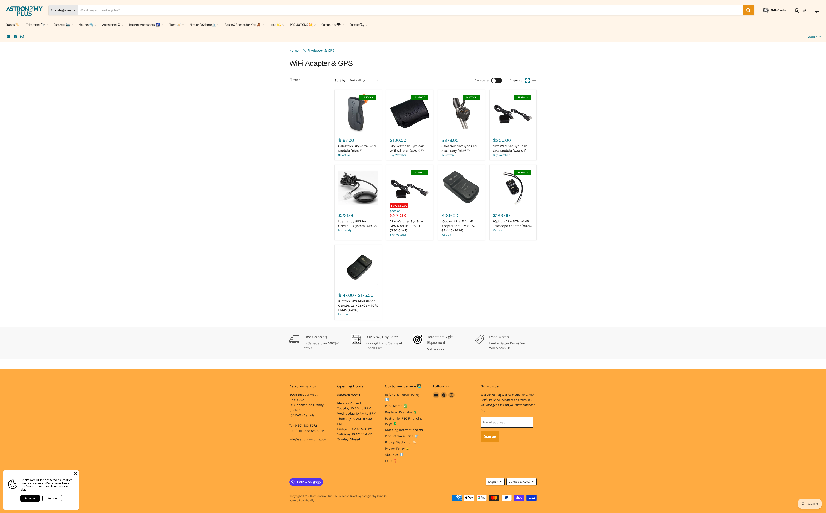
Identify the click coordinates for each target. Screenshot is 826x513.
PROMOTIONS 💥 (301, 24)
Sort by (339, 80)
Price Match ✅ (396, 406)
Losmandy (344, 230)
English (812, 36)
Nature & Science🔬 (203, 24)
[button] (801, 10)
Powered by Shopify (301, 500)
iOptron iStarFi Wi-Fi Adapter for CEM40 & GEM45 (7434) (458, 225)
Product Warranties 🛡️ (401, 436)
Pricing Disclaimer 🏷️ (400, 442)
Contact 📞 (357, 24)
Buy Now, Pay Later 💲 (401, 412)
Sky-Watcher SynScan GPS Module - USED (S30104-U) (407, 225)
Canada (519, 482)
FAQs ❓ (391, 461)
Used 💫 (276, 24)
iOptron (446, 234)
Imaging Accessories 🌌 (144, 24)
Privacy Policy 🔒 (397, 448)
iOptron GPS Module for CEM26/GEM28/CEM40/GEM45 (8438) (358, 305)
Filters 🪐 (175, 24)
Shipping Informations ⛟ (404, 430)
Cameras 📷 (62, 24)
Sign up (490, 436)
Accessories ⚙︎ (111, 24)
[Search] (748, 10)
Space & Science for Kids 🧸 (243, 24)
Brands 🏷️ (12, 24)
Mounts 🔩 (86, 24)
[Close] (75, 474)
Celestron (344, 154)
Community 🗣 (331, 24)
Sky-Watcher (398, 154)
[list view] (534, 81)
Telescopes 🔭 (36, 24)
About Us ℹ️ (394, 455)
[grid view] (528, 81)
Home (294, 50)
